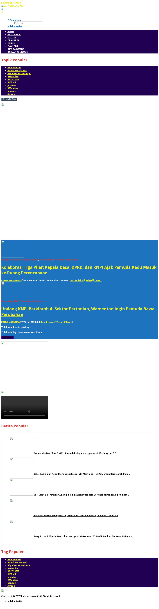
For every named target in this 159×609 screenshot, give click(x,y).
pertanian (12, 76)
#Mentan (12, 88)
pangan (11, 91)
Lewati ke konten (11, 2)
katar (42, 259)
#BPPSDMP (13, 79)
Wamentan (39, 301)
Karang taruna (30, 259)
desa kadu (15, 259)
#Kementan (14, 67)
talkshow (58, 259)
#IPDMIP (12, 82)
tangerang (71, 259)
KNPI (49, 259)
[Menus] (2, 9)
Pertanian (26, 301)
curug (4, 259)
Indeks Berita (14, 601)
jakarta (11, 85)
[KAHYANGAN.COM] (12, 6)
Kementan (7, 301)
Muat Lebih (7, 337)
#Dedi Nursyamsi (17, 70)
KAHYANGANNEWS (11, 280)
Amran (11, 94)
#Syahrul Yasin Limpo (19, 73)
